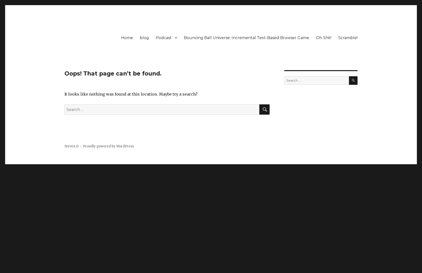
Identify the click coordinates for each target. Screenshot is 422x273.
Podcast (164, 37)
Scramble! (348, 37)
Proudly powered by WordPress (108, 146)
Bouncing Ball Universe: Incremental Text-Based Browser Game (246, 37)
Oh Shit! (323, 37)
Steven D (71, 146)
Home (127, 37)
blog (144, 37)
